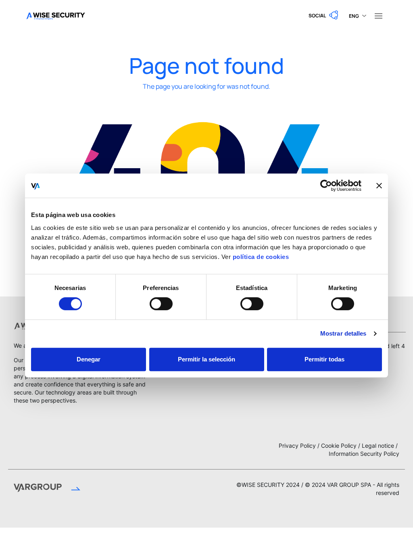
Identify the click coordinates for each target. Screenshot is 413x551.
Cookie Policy (339, 445)
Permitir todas (324, 359)
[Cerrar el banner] (379, 185)
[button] (323, 15)
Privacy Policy (297, 445)
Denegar (88, 359)
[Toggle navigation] (378, 15)
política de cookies (261, 256)
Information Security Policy (364, 453)
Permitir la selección (206, 359)
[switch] (161, 303)
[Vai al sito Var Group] (47, 489)
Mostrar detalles (343, 333)
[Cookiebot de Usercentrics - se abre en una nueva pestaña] (326, 185)
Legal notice (378, 445)
